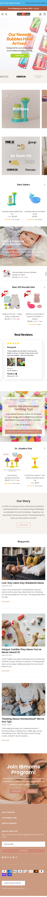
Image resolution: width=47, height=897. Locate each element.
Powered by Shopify (19, 888)
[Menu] (2, 14)
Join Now (31, 791)
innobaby (9, 888)
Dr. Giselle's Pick (23, 448)
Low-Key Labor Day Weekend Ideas (23, 583)
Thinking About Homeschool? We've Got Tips (23, 720)
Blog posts (23, 541)
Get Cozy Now (7, 263)
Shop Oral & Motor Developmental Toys (23, 432)
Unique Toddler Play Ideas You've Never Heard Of (21, 651)
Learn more (23, 525)
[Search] (7, 14)
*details (36, 8)
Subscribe (23, 851)
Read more (5, 601)
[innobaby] (23, 14)
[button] (16, 374)
